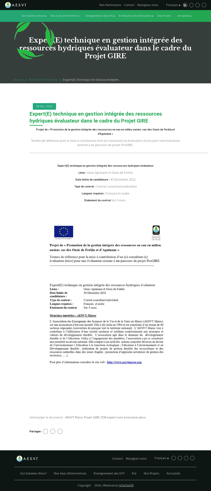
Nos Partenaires (110, 5)
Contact (129, 5)
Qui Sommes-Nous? (33, 15)
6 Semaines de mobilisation (135, 15)
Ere (134, 473)
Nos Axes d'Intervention (65, 15)
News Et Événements (43, 79)
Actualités (183, 15)
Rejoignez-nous (147, 5)
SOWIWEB (126, 485)
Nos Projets (164, 15)
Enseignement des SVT (99, 15)
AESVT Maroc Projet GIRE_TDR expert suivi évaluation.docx (105, 417)
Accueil (19, 79)
